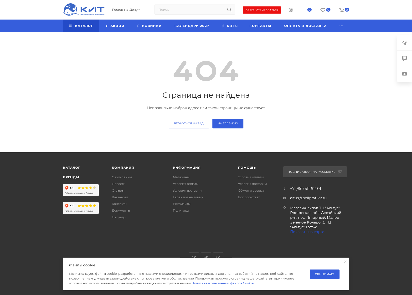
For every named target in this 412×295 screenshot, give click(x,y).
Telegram (206, 257)
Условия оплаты (186, 184)
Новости (118, 184)
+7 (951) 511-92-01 (305, 189)
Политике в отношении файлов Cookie (222, 283)
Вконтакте (194, 257)
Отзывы (118, 190)
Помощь (247, 167)
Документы (121, 210)
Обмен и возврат (252, 190)
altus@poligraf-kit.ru (308, 198)
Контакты (119, 204)
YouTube (218, 257)
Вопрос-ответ (249, 197)
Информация (187, 167)
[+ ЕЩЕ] (341, 26)
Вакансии (120, 197)
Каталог (71, 167)
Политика (181, 210)
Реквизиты (182, 204)
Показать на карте (307, 231)
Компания (123, 167)
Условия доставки (187, 190)
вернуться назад (189, 123)
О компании (122, 177)
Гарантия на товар (188, 197)
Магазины (181, 177)
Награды (119, 217)
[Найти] (229, 10)
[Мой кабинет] (291, 11)
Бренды (71, 177)
